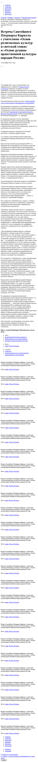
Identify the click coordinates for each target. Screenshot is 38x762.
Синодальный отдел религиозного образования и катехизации (18, 102)
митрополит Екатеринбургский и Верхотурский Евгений (17, 113)
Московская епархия (29, 17)
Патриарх (8, 9)
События (8, 7)
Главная (7, 5)
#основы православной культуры (16, 341)
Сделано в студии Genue (9, 754)
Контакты (8, 14)
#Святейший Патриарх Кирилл (16, 337)
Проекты (8, 12)
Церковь (8, 10)
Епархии (17, 17)
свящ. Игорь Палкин (12, 346)
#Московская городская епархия (16, 339)
